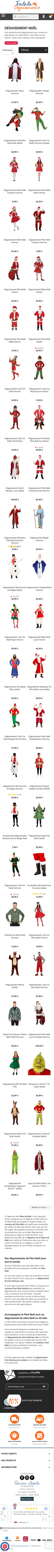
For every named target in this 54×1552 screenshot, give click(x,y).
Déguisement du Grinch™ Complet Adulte (39, 1135)
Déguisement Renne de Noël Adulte (15, 1135)
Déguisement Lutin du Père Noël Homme (39, 986)
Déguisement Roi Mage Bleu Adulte (15, 688)
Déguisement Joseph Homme (39, 92)
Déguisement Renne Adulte (15, 986)
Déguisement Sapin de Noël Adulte (39, 837)
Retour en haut (40, 1207)
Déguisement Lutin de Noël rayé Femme (15, 638)
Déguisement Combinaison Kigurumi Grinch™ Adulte (14, 1186)
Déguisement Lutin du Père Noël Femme (39, 936)
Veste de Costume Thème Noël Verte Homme (15, 1035)
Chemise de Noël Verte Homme (14, 936)
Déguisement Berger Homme (39, 539)
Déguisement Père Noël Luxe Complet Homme (39, 1035)
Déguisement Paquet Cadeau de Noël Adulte (39, 787)
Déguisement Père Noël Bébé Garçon (15, 340)
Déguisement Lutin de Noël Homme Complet (39, 141)
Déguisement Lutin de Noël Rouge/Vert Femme (14, 737)
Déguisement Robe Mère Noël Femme (39, 191)
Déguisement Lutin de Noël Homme (15, 886)
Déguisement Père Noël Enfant (15, 290)
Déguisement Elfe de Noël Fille (15, 1085)
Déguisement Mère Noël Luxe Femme (39, 638)
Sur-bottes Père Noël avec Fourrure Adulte (39, 886)
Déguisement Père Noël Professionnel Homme (39, 489)
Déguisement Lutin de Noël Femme (15, 390)
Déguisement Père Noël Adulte (39, 340)
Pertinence (8, 52)
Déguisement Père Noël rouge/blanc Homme (39, 737)
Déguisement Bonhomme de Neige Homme (14, 787)
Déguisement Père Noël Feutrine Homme (39, 241)
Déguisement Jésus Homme (15, 92)
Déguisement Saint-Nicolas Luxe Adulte (15, 489)
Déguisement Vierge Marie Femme (39, 588)
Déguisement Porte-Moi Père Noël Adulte (15, 141)
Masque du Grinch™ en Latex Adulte (39, 1085)
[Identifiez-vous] (44, 16)
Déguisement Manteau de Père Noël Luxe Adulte (39, 688)
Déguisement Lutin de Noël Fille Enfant (15, 439)
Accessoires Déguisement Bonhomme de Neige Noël (15, 837)
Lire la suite (11, 43)
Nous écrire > (27, 1499)
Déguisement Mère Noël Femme (15, 241)
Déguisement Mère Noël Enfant (39, 290)
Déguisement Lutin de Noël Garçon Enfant (39, 390)
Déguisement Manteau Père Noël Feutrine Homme (14, 540)
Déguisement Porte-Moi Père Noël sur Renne (39, 439)
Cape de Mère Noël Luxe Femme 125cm (39, 1184)
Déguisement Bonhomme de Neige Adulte (14, 588)
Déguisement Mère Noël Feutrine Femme (15, 191)
